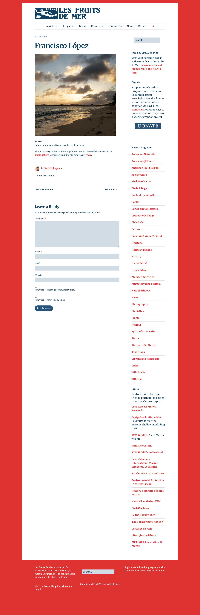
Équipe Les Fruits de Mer (146, 417)
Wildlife (137, 379)
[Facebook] (139, 606)
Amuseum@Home (142, 161)
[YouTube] (153, 606)
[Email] (158, 606)
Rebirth (136, 324)
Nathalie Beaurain (45, 189)
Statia (135, 338)
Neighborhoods (141, 290)
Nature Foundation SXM (146, 501)
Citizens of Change (143, 215)
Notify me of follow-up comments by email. (55, 290)
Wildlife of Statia (142, 445)
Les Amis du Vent (142, 528)
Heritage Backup (142, 249)
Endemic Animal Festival (147, 236)
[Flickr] (150, 606)
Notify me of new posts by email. (50, 300)
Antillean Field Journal (145, 167)
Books (82, 26)
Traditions (138, 352)
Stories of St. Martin (144, 345)
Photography (140, 304)
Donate (142, 26)
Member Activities (143, 277)
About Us (51, 26)
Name (38, 251)
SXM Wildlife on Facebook (148, 452)
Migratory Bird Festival (146, 283)
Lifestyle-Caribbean (144, 535)
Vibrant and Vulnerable (145, 358)
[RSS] (163, 606)
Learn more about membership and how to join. (147, 69)
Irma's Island (139, 270)
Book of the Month (143, 195)
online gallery (42, 155)
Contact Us (116, 26)
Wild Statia (138, 372)
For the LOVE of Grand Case (148, 473)
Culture (136, 229)
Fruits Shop (50, 586)
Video (135, 365)
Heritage (137, 242)
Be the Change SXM (143, 514)
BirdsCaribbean (141, 508)
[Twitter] (142, 606)
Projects (68, 26)
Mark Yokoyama (53, 168)
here (89, 155)
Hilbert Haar (111, 189)
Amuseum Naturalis (143, 154)
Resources (97, 26)
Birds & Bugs (139, 188)
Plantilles (138, 311)
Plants (135, 317)
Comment (40, 218)
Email (38, 263)
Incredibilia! (139, 263)
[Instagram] (146, 606)
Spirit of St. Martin (46, 175)
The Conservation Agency (147, 521)
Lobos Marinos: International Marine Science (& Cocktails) (145, 463)
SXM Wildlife (140, 435)
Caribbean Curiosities (145, 208)
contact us (138, 109)
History (136, 256)
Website (38, 275)
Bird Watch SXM (141, 181)
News (130, 26)
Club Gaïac (138, 222)
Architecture (139, 174)
